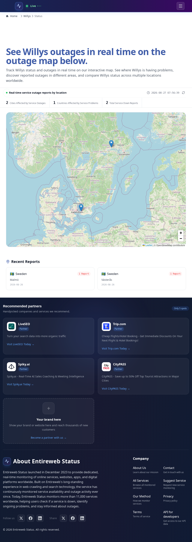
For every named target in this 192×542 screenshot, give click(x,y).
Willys (27, 16)
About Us (139, 468)
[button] (111, 144)
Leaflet (148, 245)
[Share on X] (63, 518)
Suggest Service (174, 481)
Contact (168, 468)
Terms (137, 512)
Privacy (168, 496)
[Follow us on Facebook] (30, 518)
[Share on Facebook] (72, 518)
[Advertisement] (96, 31)
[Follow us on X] (21, 518)
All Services (141, 481)
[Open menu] (180, 6)
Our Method (142, 496)
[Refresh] (183, 92)
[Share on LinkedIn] (82, 518)
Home (13, 16)
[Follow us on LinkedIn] (40, 518)
